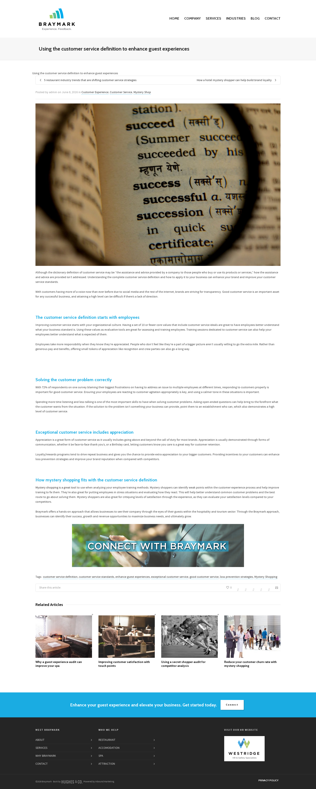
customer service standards (96, 577)
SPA (100, 756)
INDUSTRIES (236, 18)
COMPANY (192, 18)
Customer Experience (95, 92)
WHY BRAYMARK (45, 756)
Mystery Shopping (265, 577)
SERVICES (213, 18)
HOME (174, 18)
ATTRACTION (106, 764)
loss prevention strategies (236, 577)
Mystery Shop (142, 92)
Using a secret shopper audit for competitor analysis (183, 664)
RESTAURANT (106, 740)
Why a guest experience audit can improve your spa (58, 664)
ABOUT (39, 740)
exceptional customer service (169, 577)
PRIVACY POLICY (268, 780)
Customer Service (121, 92)
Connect (232, 705)
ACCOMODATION (109, 748)
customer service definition (60, 577)
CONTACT (273, 18)
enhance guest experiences (132, 577)
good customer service (204, 577)
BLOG (255, 18)
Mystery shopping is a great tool (55, 488)
